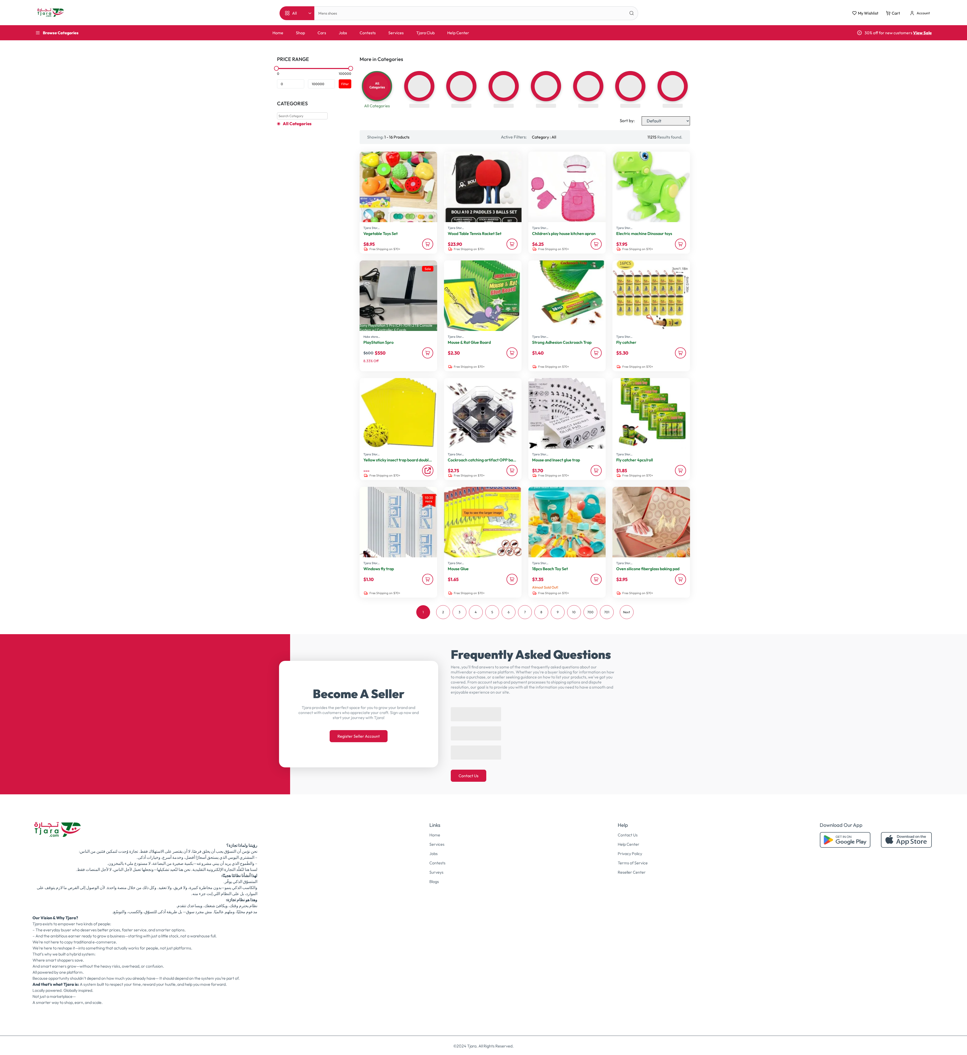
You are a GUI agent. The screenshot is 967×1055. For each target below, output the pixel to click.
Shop (300, 32)
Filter (345, 84)
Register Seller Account (358, 733)
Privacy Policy (630, 848)
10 (574, 612)
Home (277, 32)
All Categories (297, 123)
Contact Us (468, 770)
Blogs (434, 876)
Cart (896, 13)
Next (626, 612)
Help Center (458, 32)
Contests (368, 32)
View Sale (922, 32)
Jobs (343, 32)
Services (396, 32)
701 (606, 612)
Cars (322, 32)
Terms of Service (633, 857)
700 (590, 612)
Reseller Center (632, 867)
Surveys (436, 867)
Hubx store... (371, 336)
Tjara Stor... (371, 228)
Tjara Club (425, 32)
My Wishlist (868, 13)
